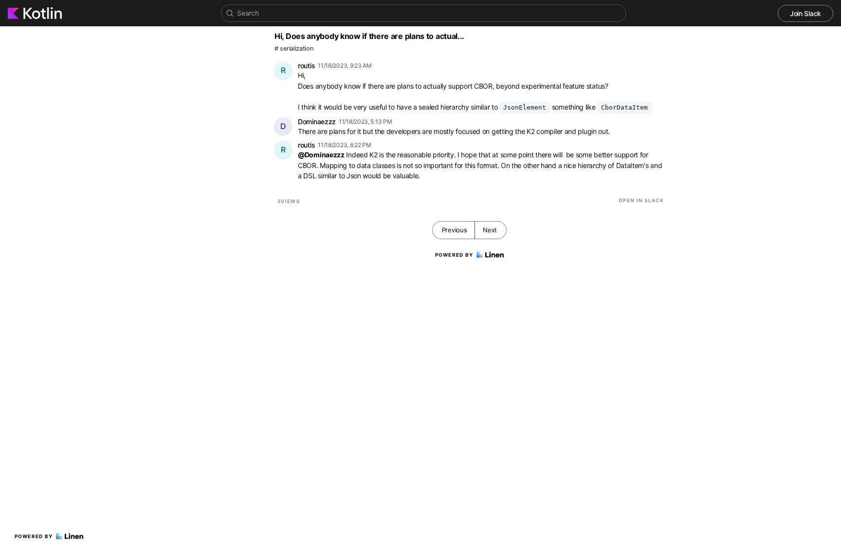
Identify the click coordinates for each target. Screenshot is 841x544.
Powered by (34, 536)
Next (490, 230)
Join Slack (805, 13)
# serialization (293, 48)
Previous (454, 230)
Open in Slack (641, 200)
